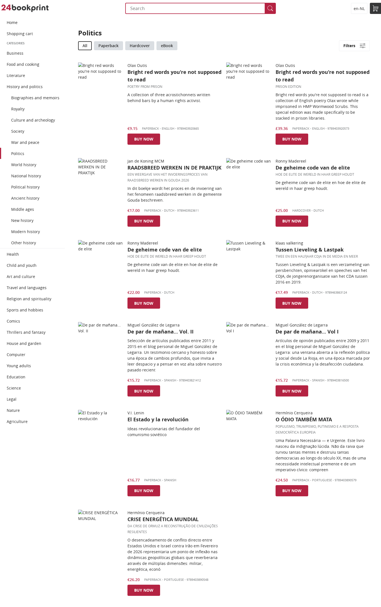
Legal (11, 399)
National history (26, 175)
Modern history (25, 231)
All (85, 45)
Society (17, 131)
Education (16, 376)
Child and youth (22, 265)
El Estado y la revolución (158, 419)
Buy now (143, 139)
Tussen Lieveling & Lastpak (310, 249)
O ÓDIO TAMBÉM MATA (304, 419)
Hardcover (140, 45)
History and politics (25, 86)
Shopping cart (20, 33)
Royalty (18, 109)
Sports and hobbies (25, 310)
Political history (25, 187)
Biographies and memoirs (35, 97)
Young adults (19, 365)
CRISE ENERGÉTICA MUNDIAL (163, 519)
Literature (16, 75)
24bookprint (25, 8)
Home (12, 22)
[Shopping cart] (375, 8)
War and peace (25, 142)
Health (13, 254)
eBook (167, 45)
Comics (13, 321)
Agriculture (17, 421)
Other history (23, 242)
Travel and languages (27, 287)
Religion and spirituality (29, 298)
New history (22, 220)
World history (23, 164)
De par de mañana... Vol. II (160, 331)
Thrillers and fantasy (26, 332)
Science (14, 388)
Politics (17, 153)
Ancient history (25, 198)
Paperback (108, 45)
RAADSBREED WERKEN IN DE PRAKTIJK (174, 167)
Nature (13, 410)
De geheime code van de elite (313, 167)
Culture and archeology (33, 120)
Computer (16, 354)
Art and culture (21, 276)
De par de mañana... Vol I (307, 331)
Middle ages (22, 209)
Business (15, 53)
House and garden (24, 343)
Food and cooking (23, 64)
